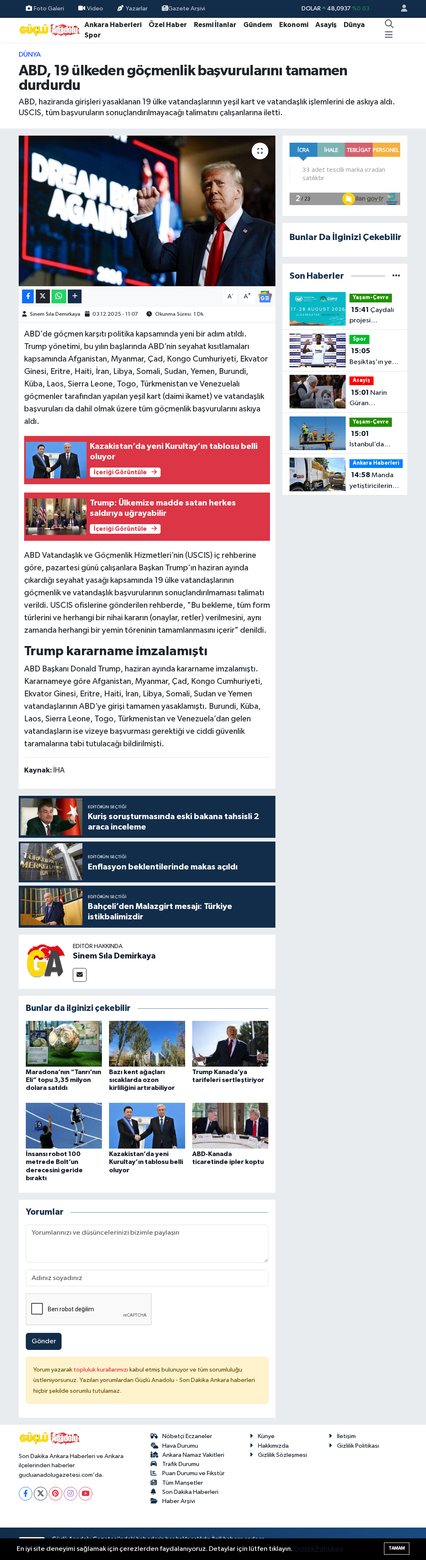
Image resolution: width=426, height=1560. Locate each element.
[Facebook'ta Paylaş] (28, 296)
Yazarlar (137, 8)
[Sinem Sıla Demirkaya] (46, 961)
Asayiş (326, 24)
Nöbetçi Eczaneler (187, 1436)
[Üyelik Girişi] (400, 9)
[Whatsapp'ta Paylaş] (59, 296)
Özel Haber (168, 24)
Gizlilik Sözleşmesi (282, 1455)
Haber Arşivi (178, 1501)
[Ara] (389, 25)
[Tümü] (396, 276)
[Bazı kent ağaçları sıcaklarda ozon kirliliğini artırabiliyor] (147, 1043)
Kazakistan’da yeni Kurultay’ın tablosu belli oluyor (146, 1162)
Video (95, 8)
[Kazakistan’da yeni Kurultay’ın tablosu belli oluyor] (147, 1125)
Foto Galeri (49, 8)
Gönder (44, 1341)
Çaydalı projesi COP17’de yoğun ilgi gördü (371, 316)
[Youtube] (85, 1494)
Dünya (354, 24)
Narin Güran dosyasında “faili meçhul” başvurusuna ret (374, 399)
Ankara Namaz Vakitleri (193, 1455)
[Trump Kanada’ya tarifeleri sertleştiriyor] (230, 1043)
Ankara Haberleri (112, 24)
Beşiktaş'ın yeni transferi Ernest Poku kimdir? (373, 357)
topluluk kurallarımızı (101, 1370)
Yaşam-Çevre (371, 297)
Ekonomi (293, 24)
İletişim (346, 1436)
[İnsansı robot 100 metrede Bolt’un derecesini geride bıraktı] (64, 1125)
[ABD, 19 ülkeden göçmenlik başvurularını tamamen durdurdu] (147, 211)
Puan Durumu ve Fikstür (193, 1473)
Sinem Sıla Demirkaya (55, 314)
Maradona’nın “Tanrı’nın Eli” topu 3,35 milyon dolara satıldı (63, 1080)
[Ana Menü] (389, 35)
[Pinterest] (55, 1494)
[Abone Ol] (265, 296)
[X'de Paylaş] (43, 296)
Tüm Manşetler (182, 1483)
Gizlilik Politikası (358, 1446)
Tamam (397, 1548)
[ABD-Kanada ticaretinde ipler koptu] (230, 1125)
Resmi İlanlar (215, 24)
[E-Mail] (80, 975)
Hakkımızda (273, 1446)
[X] (40, 1494)
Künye (266, 1436)
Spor (92, 35)
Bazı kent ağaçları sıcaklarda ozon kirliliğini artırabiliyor (142, 1080)
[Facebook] (25, 1494)
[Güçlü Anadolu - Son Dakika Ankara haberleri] (50, 30)
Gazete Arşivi (186, 8)
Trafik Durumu (180, 1464)
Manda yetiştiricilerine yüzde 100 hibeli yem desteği (375, 481)
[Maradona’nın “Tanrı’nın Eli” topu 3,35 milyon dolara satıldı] (64, 1043)
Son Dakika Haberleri (190, 1492)
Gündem (257, 24)
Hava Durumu (180, 1446)
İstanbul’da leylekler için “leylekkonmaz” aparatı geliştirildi (374, 440)
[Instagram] (70, 1494)
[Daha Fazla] (75, 296)
